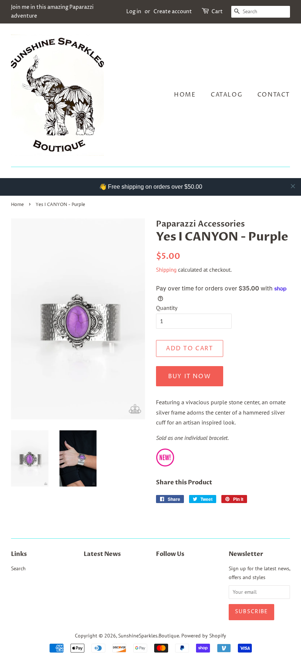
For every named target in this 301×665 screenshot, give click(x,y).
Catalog (226, 95)
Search (18, 568)
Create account (172, 11)
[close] (293, 186)
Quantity (166, 307)
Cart (217, 11)
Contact (273, 95)
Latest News (102, 554)
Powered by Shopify (203, 635)
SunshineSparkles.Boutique (148, 635)
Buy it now (189, 376)
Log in (133, 11)
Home (185, 95)
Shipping (166, 269)
